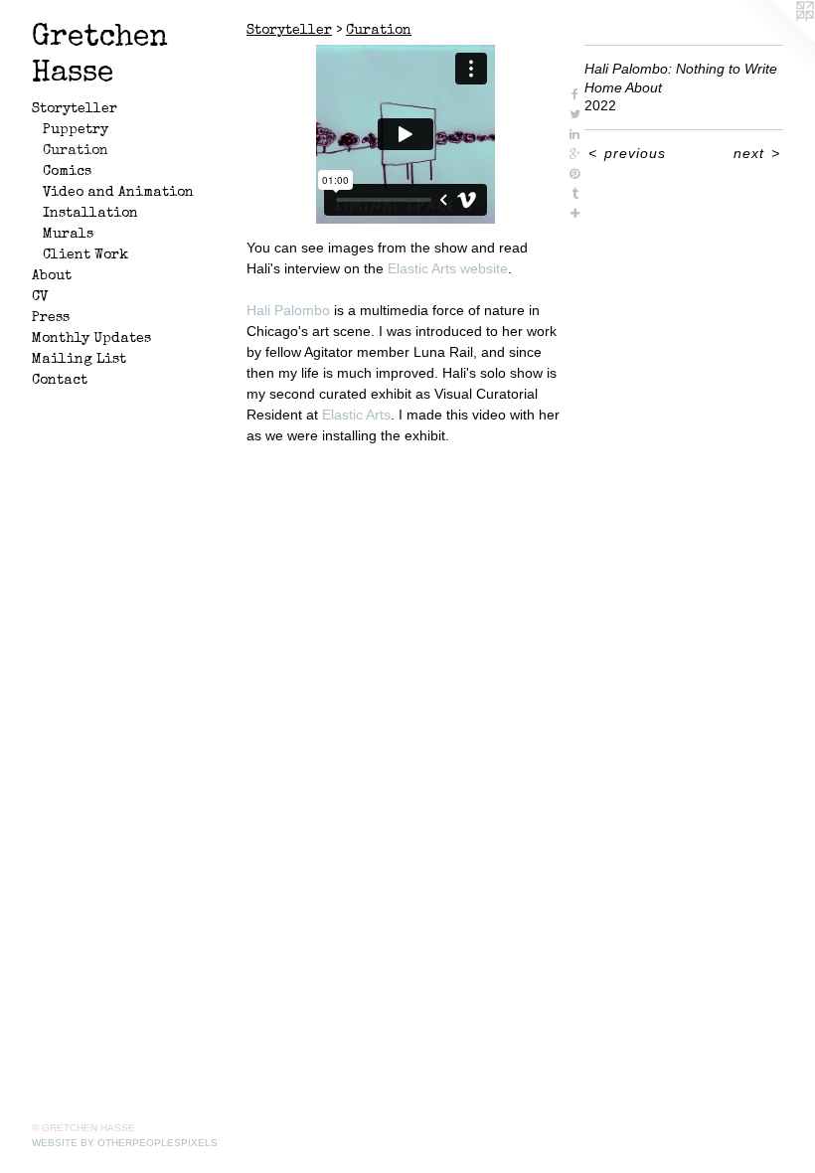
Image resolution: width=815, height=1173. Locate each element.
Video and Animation (118, 193)
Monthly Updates (91, 339)
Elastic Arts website (448, 268)
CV (40, 297)
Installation (90, 214)
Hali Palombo (288, 310)
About (52, 276)
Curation (75, 151)
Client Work (85, 255)
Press (51, 318)
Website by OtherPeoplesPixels (125, 1142)
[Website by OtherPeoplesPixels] (775, 40)
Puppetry (75, 130)
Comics (67, 172)
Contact (59, 381)
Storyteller (74, 109)
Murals (68, 235)
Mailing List (79, 360)
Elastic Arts (356, 414)
